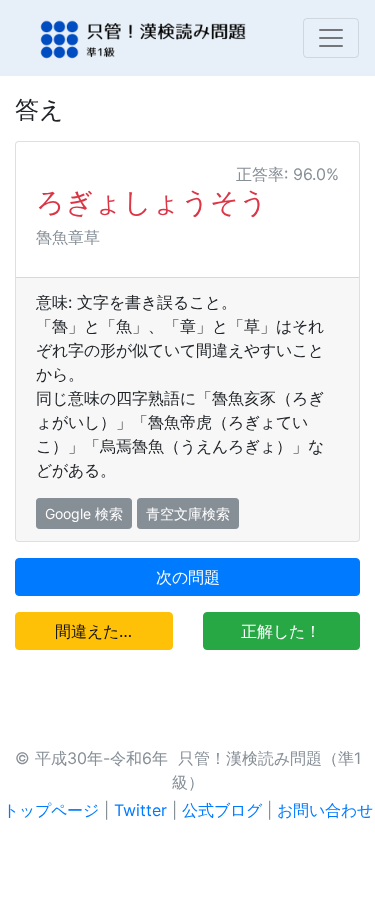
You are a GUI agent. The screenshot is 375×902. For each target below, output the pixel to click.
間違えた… (93, 631)
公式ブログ (222, 810)
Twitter (140, 810)
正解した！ (281, 631)
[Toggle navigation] (331, 38)
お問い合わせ (325, 810)
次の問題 (188, 577)
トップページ (51, 810)
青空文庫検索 (188, 513)
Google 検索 (84, 513)
